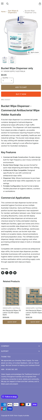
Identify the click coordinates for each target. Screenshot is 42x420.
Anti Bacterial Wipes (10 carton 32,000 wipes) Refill (12, 312)
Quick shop (12, 322)
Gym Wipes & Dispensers (13, 12)
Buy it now (21, 94)
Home (3, 11)
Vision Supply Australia (14, 71)
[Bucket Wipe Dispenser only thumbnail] (4, 59)
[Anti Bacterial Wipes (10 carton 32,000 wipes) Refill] (12, 296)
